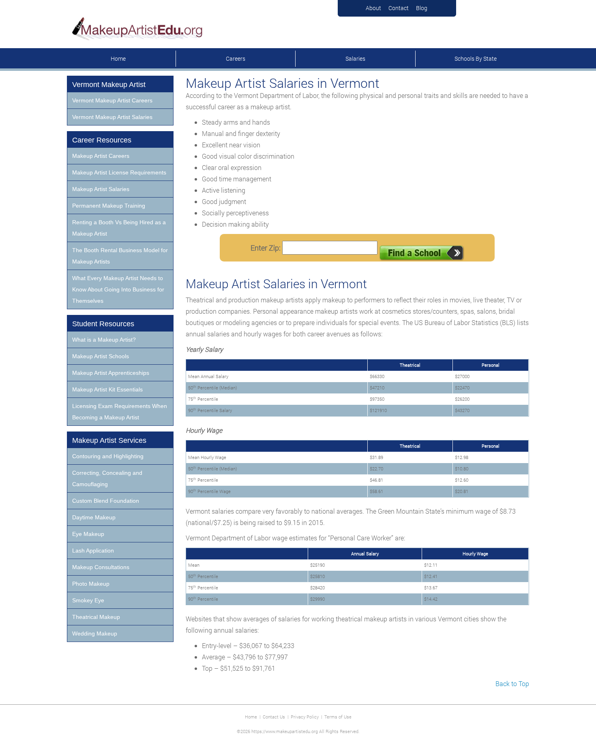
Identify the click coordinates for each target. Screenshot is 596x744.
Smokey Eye (88, 600)
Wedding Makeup (94, 633)
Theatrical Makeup (96, 617)
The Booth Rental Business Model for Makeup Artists (120, 256)
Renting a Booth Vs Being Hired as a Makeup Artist (119, 228)
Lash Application (93, 550)
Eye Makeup (88, 534)
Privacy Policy (305, 717)
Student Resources (103, 324)
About (373, 8)
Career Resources (101, 140)
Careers (235, 58)
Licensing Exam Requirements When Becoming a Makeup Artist (119, 412)
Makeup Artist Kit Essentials (107, 389)
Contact (398, 8)
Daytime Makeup (94, 517)
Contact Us (274, 717)
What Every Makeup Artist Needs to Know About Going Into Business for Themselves (118, 289)
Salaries (355, 58)
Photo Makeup (90, 583)
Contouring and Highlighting (108, 456)
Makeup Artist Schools (100, 356)
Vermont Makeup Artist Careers (112, 100)
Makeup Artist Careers (100, 156)
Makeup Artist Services (109, 440)
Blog (421, 8)
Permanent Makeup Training (108, 205)
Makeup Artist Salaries (100, 189)
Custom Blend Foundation (105, 500)
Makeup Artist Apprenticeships (110, 373)
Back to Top (512, 683)
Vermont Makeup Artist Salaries (112, 117)
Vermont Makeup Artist (109, 85)
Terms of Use (338, 717)
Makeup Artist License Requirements (119, 172)
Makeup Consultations (100, 567)
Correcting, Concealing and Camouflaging (107, 478)
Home (118, 58)
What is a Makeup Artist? (104, 339)
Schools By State (476, 58)
